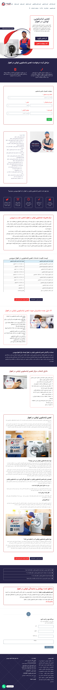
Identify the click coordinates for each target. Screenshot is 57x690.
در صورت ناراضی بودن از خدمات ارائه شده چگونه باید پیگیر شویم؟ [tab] (39, 578)
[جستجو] (30, 8)
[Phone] (4, 686)
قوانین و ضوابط (33, 679)
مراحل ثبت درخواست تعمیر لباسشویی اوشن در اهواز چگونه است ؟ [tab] (38, 573)
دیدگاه (34, 640)
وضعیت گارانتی (25, 110)
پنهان (21, 135)
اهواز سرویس (35, 224)
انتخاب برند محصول (47, 94)
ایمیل (35, 631)
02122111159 (25, 673)
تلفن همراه (49, 110)
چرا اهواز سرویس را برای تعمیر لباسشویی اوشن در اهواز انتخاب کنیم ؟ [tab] (38, 570)
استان (27, 102)
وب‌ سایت (34, 635)
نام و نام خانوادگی (47, 102)
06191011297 (28, 671)
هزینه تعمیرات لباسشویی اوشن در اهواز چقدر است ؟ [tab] (41, 575)
